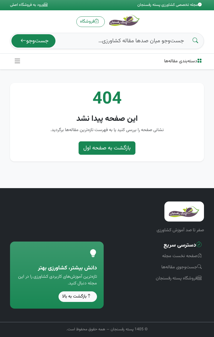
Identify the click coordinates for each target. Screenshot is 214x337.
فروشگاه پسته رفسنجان (176, 278)
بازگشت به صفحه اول (107, 148)
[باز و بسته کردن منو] (17, 61)
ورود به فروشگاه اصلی (27, 5)
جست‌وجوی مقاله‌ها (179, 267)
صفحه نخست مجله (179, 256)
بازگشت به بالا (74, 296)
